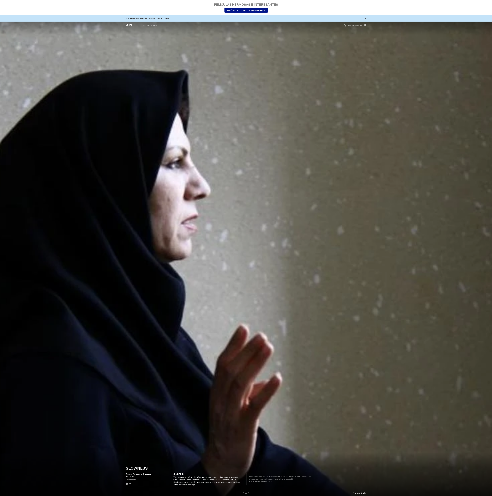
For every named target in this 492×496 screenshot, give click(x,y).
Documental (131, 480)
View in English (162, 18)
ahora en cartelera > (260, 481)
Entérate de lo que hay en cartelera (246, 10)
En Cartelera (149, 25)
